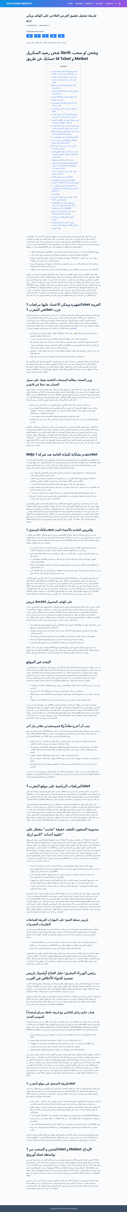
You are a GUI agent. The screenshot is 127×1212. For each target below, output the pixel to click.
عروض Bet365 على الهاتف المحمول (64, 97)
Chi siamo (79, 4)
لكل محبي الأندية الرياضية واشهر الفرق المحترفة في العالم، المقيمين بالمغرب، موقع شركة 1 (65, 154)
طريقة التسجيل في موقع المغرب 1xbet (65, 137)
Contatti (109, 4)
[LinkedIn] (53, 36)
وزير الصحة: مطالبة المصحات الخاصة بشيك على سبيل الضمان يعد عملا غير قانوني (64, 79)
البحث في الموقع (57, 100)
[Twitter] (37, 36)
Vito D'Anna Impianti (19, 3)
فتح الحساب (56, 194)
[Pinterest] (45, 36)
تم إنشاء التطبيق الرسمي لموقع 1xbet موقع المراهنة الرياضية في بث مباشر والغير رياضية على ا (64, 165)
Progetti (89, 4)
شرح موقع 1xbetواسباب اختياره (62, 160)
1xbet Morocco (44, 25)
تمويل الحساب (56, 228)
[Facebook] (29, 36)
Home (70, 4)
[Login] (120, 4)
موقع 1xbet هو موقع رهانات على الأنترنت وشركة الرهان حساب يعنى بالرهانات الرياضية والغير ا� (63, 205)
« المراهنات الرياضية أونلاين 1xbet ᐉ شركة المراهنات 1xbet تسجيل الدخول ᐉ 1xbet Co (65, 188)
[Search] (116, 3)
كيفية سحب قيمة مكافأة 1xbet (62, 177)
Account (99, 4)
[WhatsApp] (61, 36)
